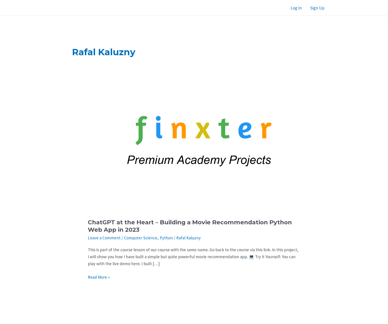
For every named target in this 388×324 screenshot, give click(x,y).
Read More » (99, 277)
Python (166, 237)
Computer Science (140, 237)
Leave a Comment (104, 237)
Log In (296, 8)
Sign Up (317, 8)
